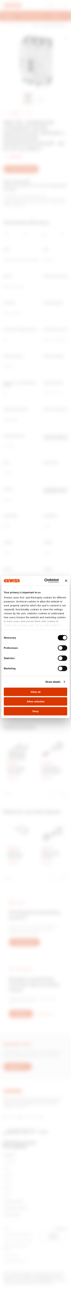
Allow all (35, 691)
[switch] (62, 647)
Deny (35, 711)
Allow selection (35, 701)
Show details (52, 681)
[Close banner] (66, 581)
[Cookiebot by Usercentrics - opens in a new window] (45, 581)
